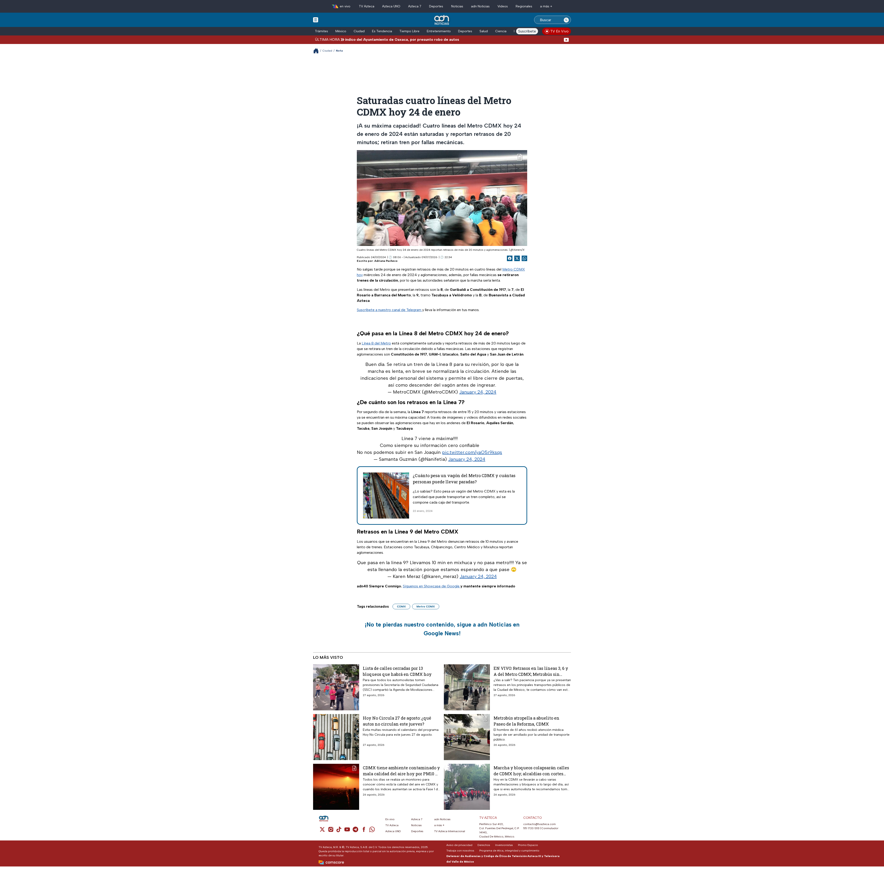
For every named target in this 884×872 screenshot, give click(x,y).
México (340, 31)
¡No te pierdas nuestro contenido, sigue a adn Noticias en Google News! (442, 629)
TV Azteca (366, 6)
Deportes (436, 6)
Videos (502, 6)
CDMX (401, 606)
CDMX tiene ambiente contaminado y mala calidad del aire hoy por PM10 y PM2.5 (401, 770)
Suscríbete (527, 31)
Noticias (457, 6)
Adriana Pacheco (386, 260)
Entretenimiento (439, 31)
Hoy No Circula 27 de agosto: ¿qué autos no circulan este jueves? (397, 720)
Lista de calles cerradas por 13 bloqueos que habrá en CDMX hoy (397, 671)
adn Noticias (480, 6)
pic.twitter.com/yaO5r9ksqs (472, 452)
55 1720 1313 (531, 828)
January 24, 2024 (477, 392)
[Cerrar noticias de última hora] (566, 39)
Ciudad (359, 31)
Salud (484, 31)
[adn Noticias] (442, 20)
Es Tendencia (382, 31)
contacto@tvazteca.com (539, 824)
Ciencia (500, 31)
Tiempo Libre (409, 31)
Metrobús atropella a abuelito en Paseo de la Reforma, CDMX (526, 720)
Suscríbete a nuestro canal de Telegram (389, 310)
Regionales (524, 6)
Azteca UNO (391, 6)
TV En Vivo (559, 31)
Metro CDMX (425, 606)
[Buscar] (566, 20)
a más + (546, 6)
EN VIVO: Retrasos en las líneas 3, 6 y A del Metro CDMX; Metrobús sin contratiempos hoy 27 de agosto (531, 671)
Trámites (321, 31)
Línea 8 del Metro (376, 343)
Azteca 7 (414, 6)
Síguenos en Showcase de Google (431, 586)
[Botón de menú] (315, 19)
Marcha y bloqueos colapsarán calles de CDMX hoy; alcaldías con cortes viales (531, 770)
